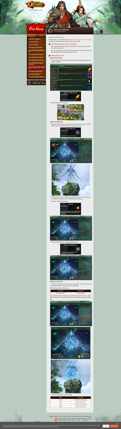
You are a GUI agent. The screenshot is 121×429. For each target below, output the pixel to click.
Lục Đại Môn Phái (33, 42)
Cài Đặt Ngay (36, 28)
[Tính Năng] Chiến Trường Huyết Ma (36, 63)
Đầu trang (101, 31)
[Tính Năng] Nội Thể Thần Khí (36, 54)
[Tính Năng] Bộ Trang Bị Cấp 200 (36, 51)
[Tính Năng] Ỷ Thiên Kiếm (35, 47)
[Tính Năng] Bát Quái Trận (35, 71)
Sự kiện (40, 10)
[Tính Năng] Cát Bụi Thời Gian (37, 77)
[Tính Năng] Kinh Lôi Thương (36, 60)
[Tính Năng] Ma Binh (34, 74)
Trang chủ (31, 10)
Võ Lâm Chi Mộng (33, 44)
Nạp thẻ (41, 35)
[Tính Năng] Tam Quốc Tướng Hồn (37, 68)
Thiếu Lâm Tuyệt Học (34, 39)
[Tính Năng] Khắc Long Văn (36, 57)
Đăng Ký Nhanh (31, 35)
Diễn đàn (36, 10)
